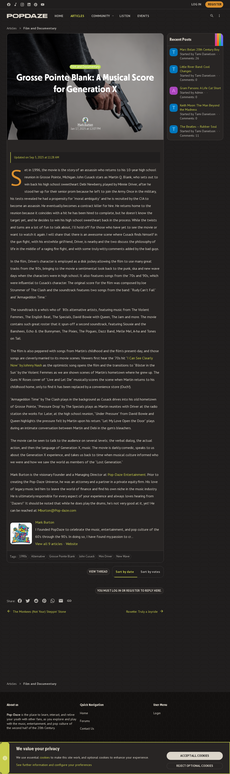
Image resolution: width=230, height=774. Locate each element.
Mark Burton (85, 125)
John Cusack (87, 556)
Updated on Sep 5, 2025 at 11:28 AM (36, 157)
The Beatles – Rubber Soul (198, 127)
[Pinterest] (36, 4)
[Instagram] (22, 4)
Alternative (38, 556)
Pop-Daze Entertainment (127, 474)
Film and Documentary (85, 67)
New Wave (123, 556)
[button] (113, 16)
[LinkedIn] (29, 4)
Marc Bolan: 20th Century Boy (199, 49)
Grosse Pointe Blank (62, 556)
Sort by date (125, 572)
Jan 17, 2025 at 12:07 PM (86, 129)
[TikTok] (15, 4)
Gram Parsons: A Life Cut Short (200, 88)
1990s (23, 556)
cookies (45, 757)
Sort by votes (150, 572)
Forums (85, 721)
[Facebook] (9, 4)
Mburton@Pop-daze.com (57, 510)
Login (157, 713)
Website (72, 543)
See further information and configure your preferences (54, 765)
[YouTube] (42, 4)
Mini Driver (105, 556)
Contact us (87, 729)
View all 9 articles (48, 543)
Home (84, 713)
